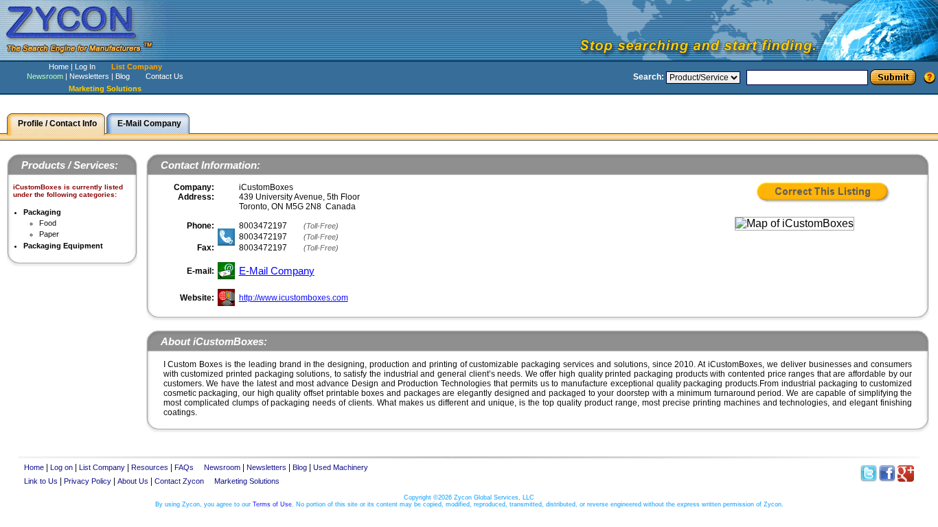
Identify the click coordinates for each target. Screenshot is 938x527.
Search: (648, 77)
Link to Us (41, 481)
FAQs (184, 467)
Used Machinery (340, 467)
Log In (85, 66)
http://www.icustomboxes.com (293, 298)
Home (59, 66)
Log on (61, 467)
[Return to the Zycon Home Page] (86, 56)
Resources (149, 467)
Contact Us (164, 76)
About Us (132, 481)
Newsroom (45, 76)
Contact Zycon (179, 481)
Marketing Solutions (246, 481)
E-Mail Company (276, 271)
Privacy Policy (87, 481)
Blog (122, 76)
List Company (136, 66)
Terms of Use (272, 504)
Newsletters (89, 76)
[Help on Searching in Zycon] (930, 77)
